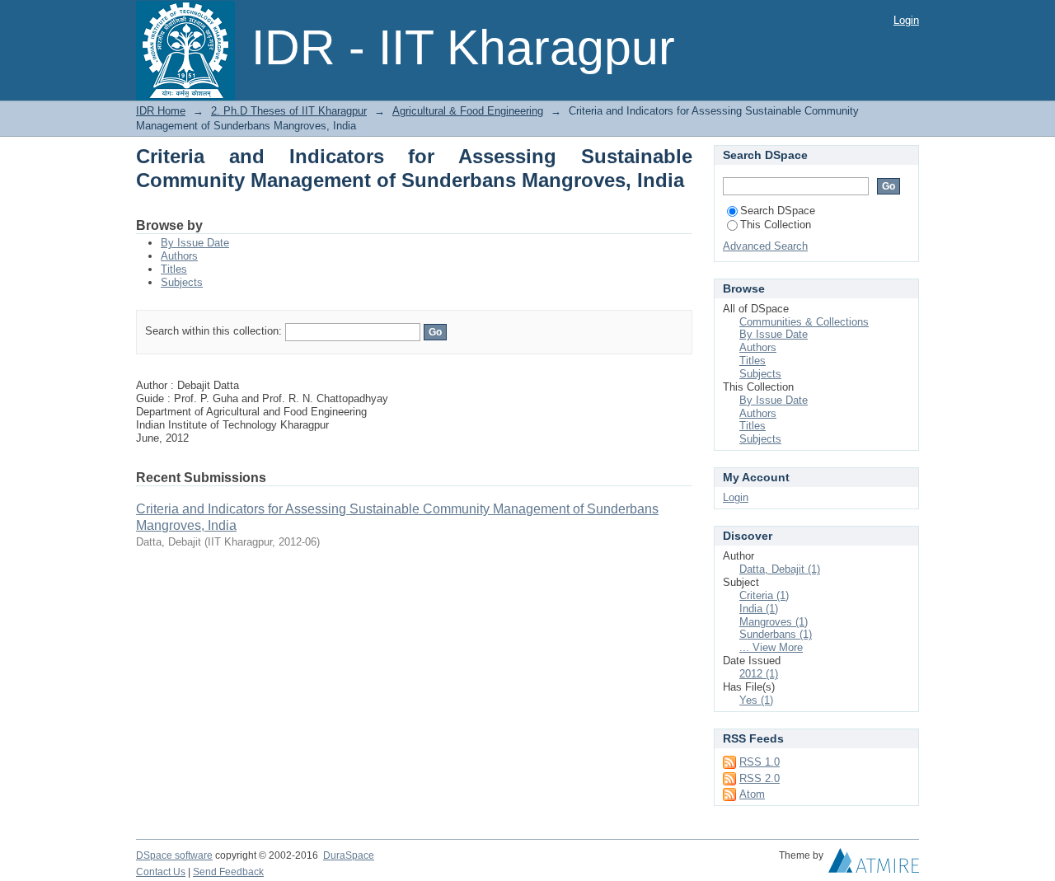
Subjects (182, 282)
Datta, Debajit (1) (779, 569)
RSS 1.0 (759, 762)
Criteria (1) (764, 595)
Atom (752, 794)
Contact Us (160, 872)
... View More (771, 647)
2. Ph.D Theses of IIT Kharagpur (289, 111)
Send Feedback (228, 872)
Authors (179, 256)
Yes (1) (756, 700)
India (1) (758, 608)
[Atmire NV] (873, 864)
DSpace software (174, 855)
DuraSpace (348, 855)
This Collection (775, 224)
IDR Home (160, 111)
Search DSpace (777, 210)
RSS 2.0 (759, 778)
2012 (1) (758, 674)
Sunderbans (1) (775, 634)
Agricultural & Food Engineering (467, 111)
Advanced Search (765, 246)
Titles (174, 269)
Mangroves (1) (773, 622)
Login (906, 20)
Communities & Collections (804, 322)
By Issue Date (195, 243)
